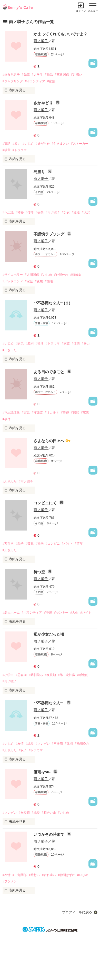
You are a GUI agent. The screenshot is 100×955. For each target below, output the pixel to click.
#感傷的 (82, 675)
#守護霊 (37, 412)
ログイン (81, 10)
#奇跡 (65, 412)
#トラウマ (20, 150)
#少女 (66, 212)
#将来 (40, 543)
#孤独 (30, 543)
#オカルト (52, 412)
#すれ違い (49, 875)
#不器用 (57, 743)
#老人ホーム (11, 612)
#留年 (79, 543)
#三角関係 (62, 74)
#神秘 (20, 212)
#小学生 (8, 675)
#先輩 (26, 74)
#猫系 (49, 74)
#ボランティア (35, 81)
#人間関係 (32, 275)
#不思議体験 (11, 412)
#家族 (51, 81)
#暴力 (17, 143)
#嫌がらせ (43, 143)
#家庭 (29, 281)
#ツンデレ (43, 743)
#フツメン (10, 881)
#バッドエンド (13, 281)
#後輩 (7, 150)
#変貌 (39, 281)
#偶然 (75, 412)
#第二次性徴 (66, 675)
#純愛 (30, 743)
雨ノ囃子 (41, 41)
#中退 (48, 612)
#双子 (23, 750)
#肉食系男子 (11, 74)
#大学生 (37, 74)
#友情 (20, 743)
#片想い (76, 74)
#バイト (67, 543)
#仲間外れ (61, 275)
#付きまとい (60, 143)
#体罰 (76, 343)
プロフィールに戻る (77, 912)
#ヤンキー (61, 612)
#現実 (86, 212)
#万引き (8, 543)
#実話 (7, 143)
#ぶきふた (10, 350)
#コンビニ (53, 543)
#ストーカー (79, 143)
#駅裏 (85, 412)
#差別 (30, 343)
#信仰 (30, 212)
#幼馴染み (36, 675)
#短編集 (75, 275)
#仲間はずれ (66, 875)
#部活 (40, 343)
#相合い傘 (49, 812)
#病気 (20, 343)
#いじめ (28, 143)
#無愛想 (24, 812)
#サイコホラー (13, 275)
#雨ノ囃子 (53, 212)
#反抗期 (50, 675)
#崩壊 (49, 281)
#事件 (7, 419)
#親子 (20, 543)
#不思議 (8, 212)
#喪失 (40, 212)
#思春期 (21, 675)
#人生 (74, 612)
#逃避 (76, 212)
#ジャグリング (13, 81)
